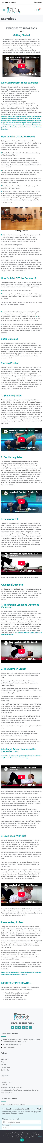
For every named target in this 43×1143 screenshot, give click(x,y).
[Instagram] (30, 1027)
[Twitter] (16, 1027)
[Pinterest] (27, 1027)
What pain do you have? (10, 1119)
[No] (40, 1136)
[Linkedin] (23, 1027)
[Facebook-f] (12, 1027)
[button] (4, 10)
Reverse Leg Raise (12, 922)
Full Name (6, 1125)
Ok (22, 1140)
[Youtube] (19, 1027)
